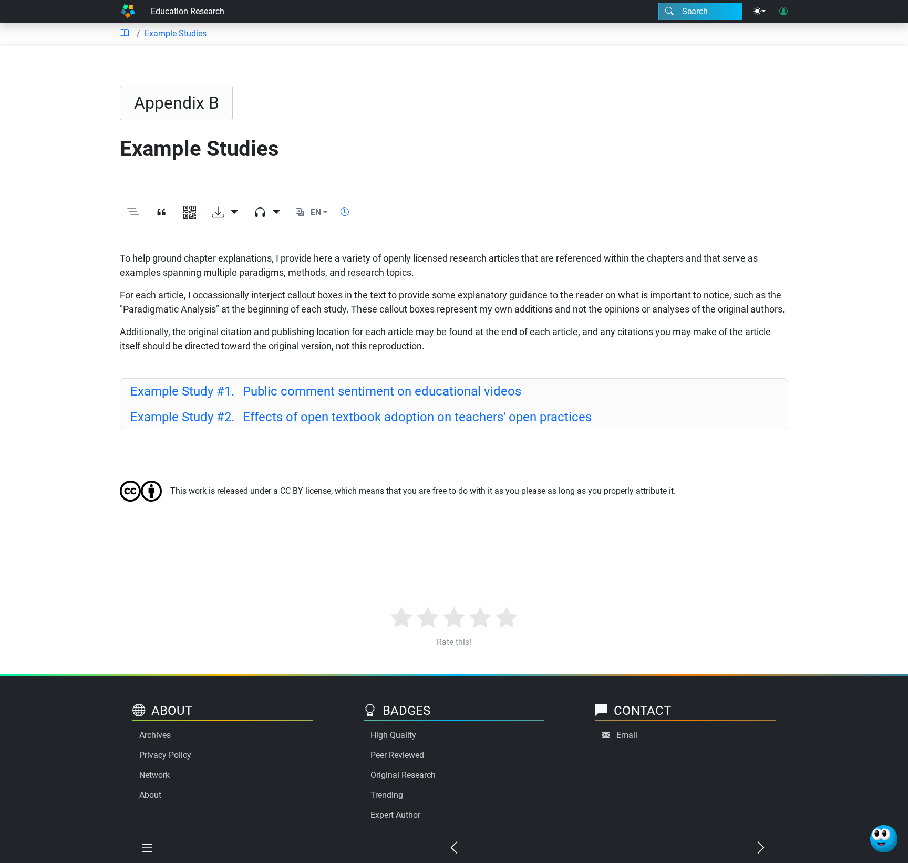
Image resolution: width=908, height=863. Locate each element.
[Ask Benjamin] (883, 838)
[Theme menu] (759, 12)
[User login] (783, 12)
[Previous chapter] (454, 848)
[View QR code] (190, 213)
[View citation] (161, 213)
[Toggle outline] (133, 213)
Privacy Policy (165, 755)
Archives (155, 735)
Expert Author (395, 815)
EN (316, 212)
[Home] (127, 11)
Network (154, 775)
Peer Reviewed (397, 755)
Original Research (403, 775)
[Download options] (225, 213)
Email (626, 735)
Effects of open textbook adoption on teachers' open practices (361, 417)
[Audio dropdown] (267, 213)
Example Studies (176, 33)
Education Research (187, 11)
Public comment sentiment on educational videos (325, 391)
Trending (386, 795)
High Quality (393, 735)
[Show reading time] (344, 212)
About (150, 795)
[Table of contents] (124, 33)
